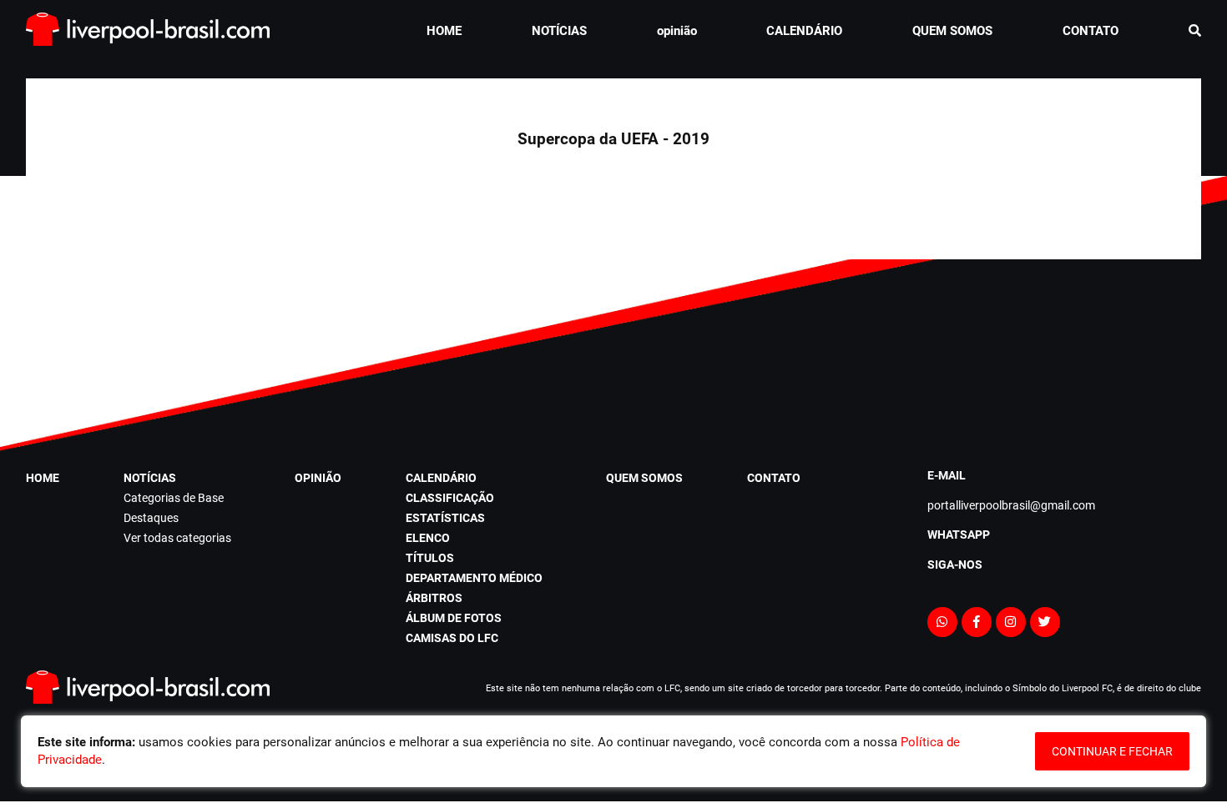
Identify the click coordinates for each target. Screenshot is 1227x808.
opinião (677, 30)
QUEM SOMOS (952, 30)
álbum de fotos (454, 618)
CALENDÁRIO (804, 30)
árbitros (434, 598)
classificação (450, 497)
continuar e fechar (1112, 751)
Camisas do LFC (452, 638)
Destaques (151, 517)
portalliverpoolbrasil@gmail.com (1011, 505)
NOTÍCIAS (559, 30)
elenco (428, 538)
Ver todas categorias (177, 538)
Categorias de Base (174, 497)
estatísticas (445, 517)
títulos (430, 558)
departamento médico (474, 578)
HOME (444, 30)
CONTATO (1090, 30)
